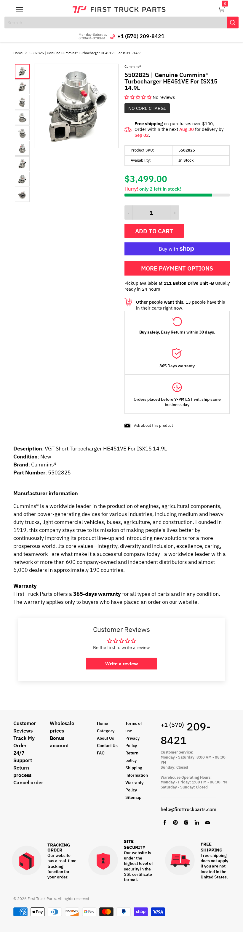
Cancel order (28, 782)
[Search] (233, 22)
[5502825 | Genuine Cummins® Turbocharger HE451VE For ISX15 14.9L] (76, 146)
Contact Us (107, 745)
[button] (138, 97)
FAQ (101, 753)
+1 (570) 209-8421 (140, 36)
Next (28, 133)
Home (18, 53)
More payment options (177, 268)
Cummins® (132, 66)
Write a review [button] (121, 664)
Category (105, 730)
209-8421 (185, 733)
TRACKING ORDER (58, 847)
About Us (105, 738)
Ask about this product (153, 425)
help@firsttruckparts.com (188, 809)
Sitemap (133, 797)
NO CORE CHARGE (147, 108)
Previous (20, 133)
